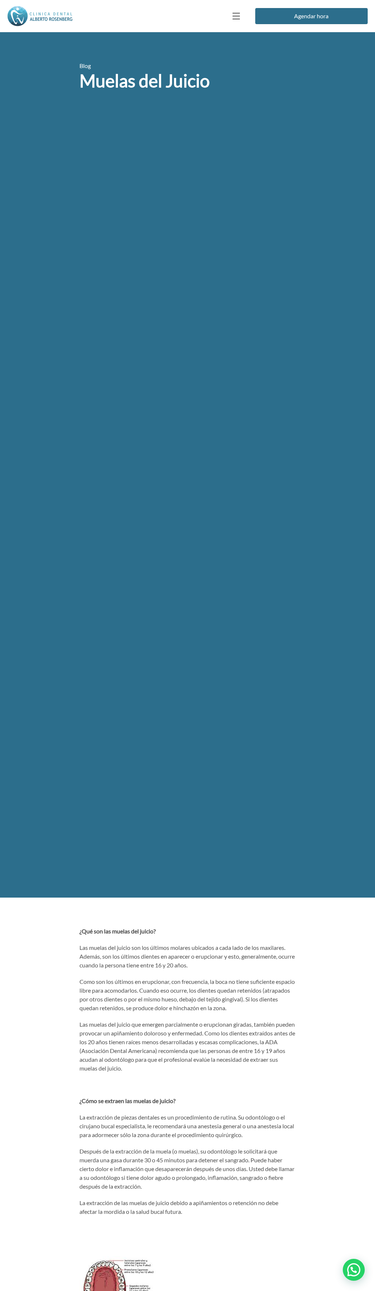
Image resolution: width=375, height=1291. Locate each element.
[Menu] (235, 16)
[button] (354, 1270)
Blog (85, 65)
